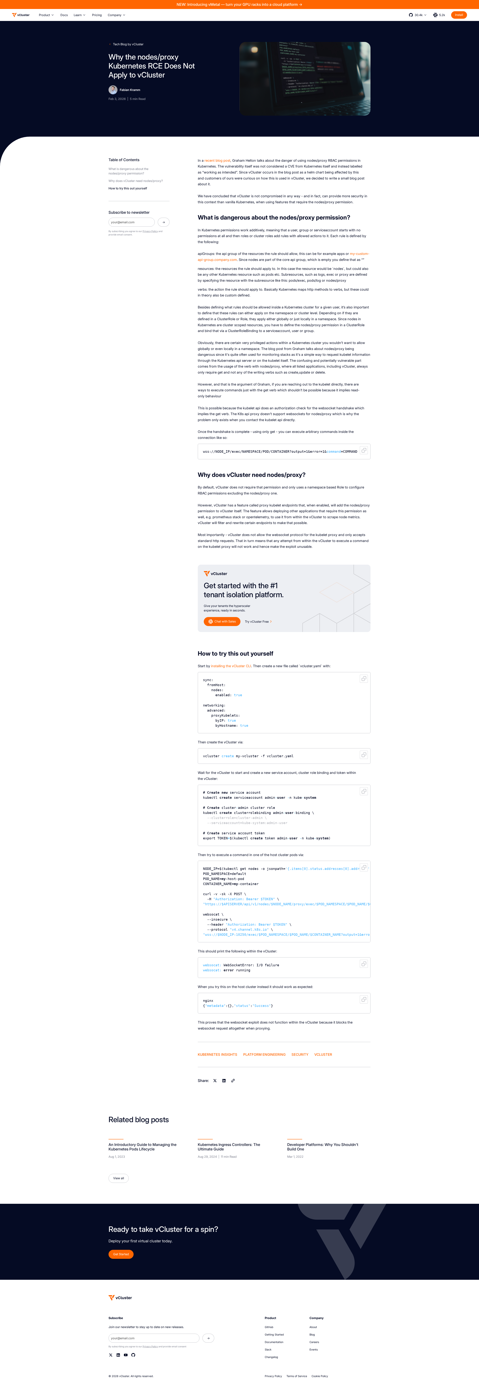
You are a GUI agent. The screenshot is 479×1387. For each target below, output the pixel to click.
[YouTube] (125, 1355)
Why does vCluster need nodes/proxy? (136, 181)
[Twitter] (111, 1355)
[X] (215, 1081)
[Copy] (233, 1081)
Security (300, 1054)
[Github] (133, 1355)
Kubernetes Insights (217, 1054)
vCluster (323, 1054)
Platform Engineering (264, 1054)
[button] (46, 15)
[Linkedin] (224, 1081)
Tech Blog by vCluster (128, 44)
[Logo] (21, 15)
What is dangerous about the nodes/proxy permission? (128, 171)
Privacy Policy (150, 231)
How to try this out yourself (128, 188)
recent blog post (217, 160)
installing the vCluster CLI (231, 666)
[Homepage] (120, 1298)
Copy (364, 450)
